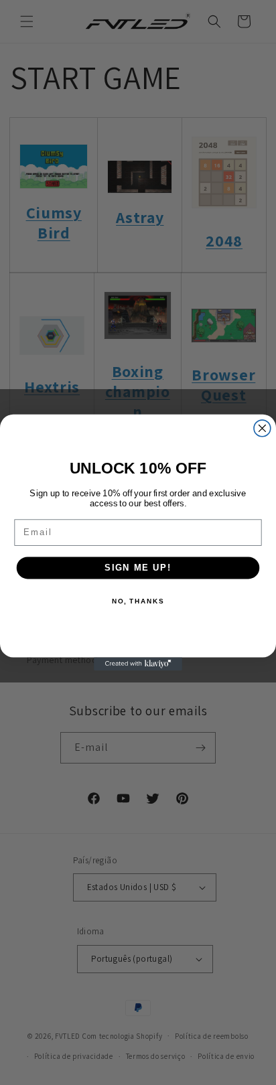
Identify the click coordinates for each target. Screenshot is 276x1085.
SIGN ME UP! (138, 567)
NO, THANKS (138, 601)
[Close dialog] (262, 428)
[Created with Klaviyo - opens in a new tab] (138, 663)
